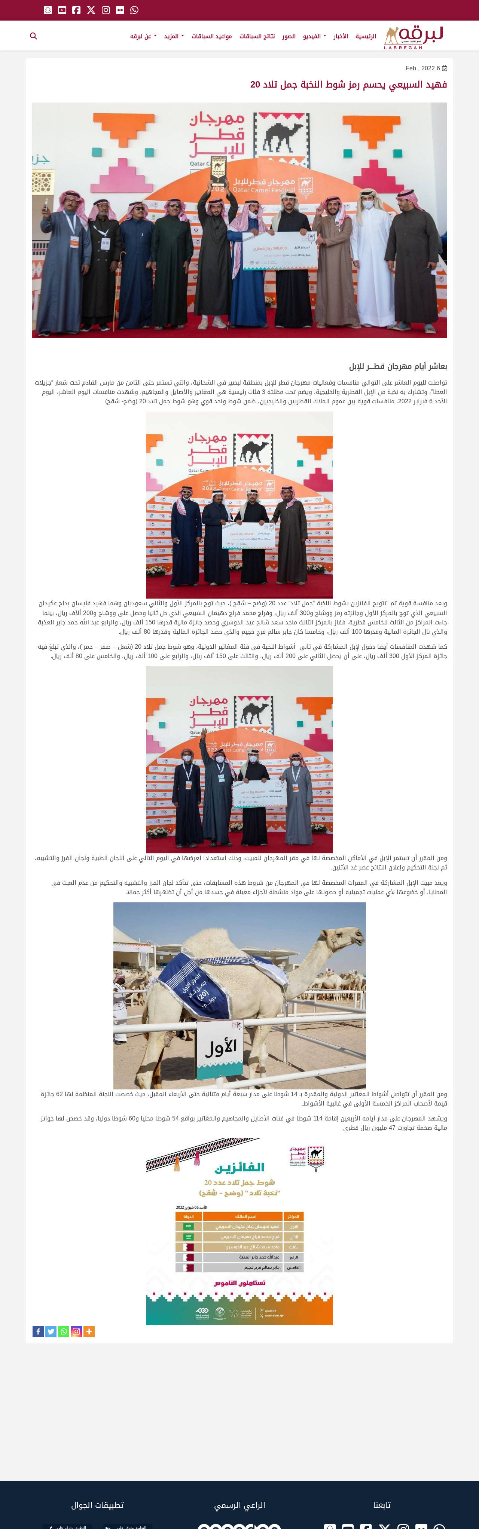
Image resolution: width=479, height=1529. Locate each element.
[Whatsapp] (63, 1331)
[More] (89, 1331)
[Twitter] (51, 1331)
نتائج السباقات (257, 36)
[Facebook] (38, 1331)
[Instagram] (76, 1331)
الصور (289, 36)
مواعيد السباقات (212, 36)
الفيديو (313, 36)
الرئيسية (366, 36)
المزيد (172, 36)
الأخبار (341, 36)
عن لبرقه (141, 36)
